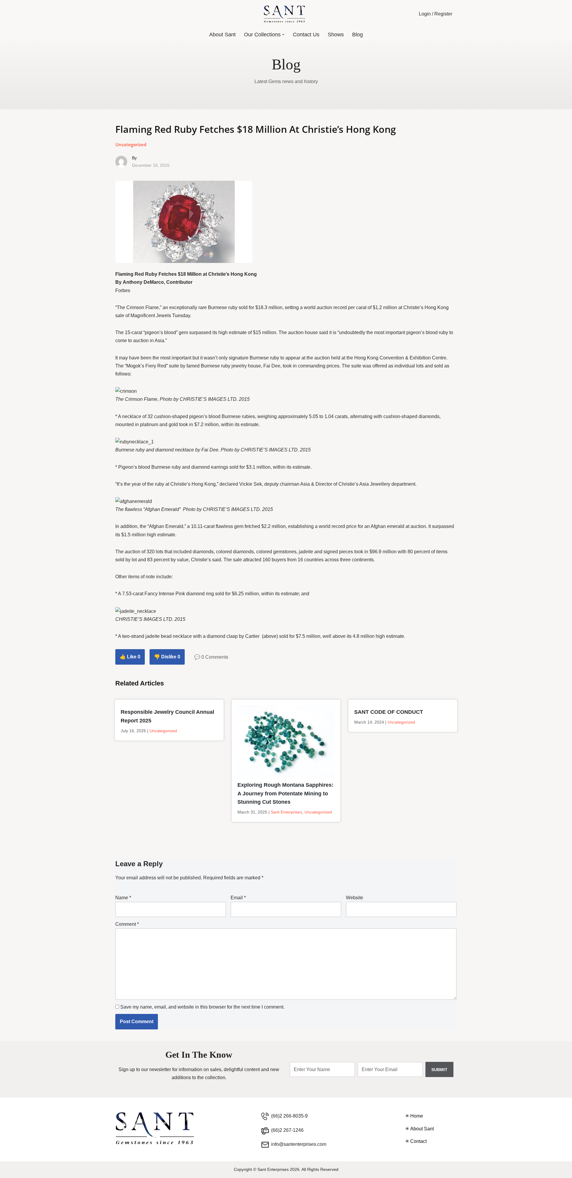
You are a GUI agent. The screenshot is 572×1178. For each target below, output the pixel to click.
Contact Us (306, 35)
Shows (336, 35)
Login (425, 13)
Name (123, 897)
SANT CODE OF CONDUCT (388, 712)
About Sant (222, 35)
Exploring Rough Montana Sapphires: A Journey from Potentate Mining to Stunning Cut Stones (285, 793)
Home (416, 1115)
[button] (283, 34)
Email (238, 897)
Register (443, 13)
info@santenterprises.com (298, 1144)
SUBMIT (439, 1069)
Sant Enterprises (286, 812)
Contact (418, 1141)
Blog (357, 35)
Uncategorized (130, 144)
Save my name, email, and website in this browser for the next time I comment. (202, 1006)
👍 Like (130, 656)
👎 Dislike (167, 656)
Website (354, 897)
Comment (127, 924)
